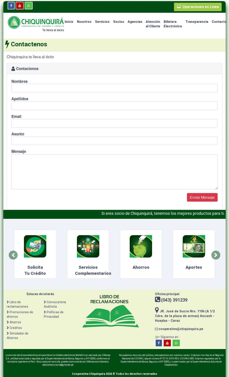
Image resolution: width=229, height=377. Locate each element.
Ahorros (15, 322)
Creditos (16, 328)
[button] (13, 255)
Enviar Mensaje (202, 197)
